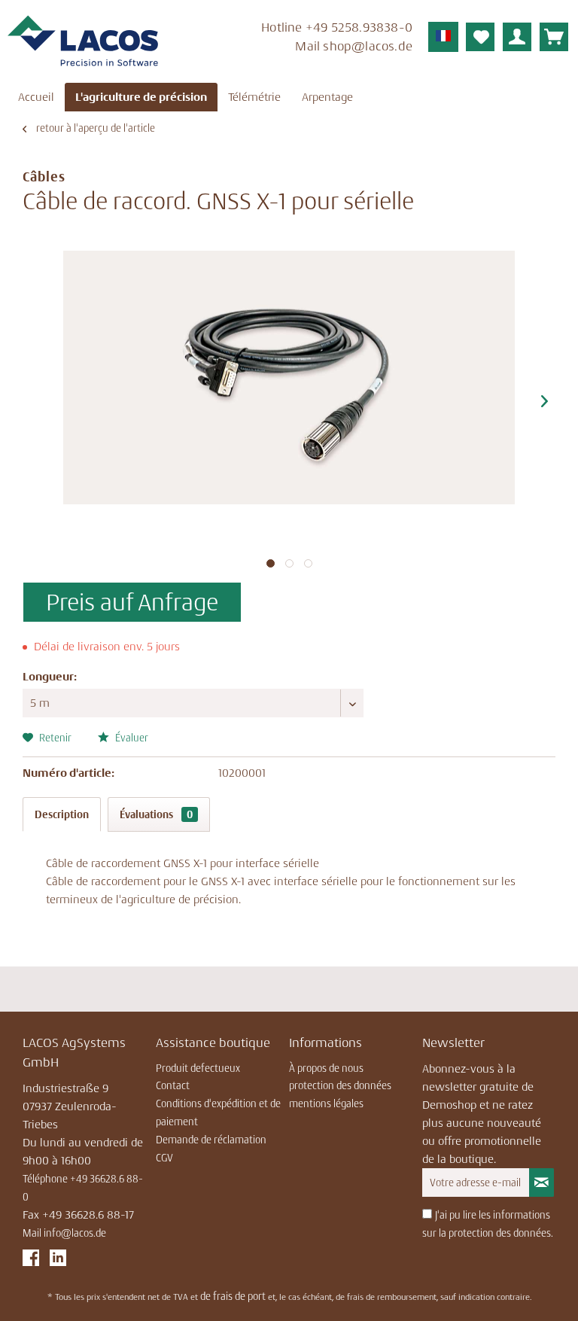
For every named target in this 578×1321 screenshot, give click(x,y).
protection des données (340, 1085)
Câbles (44, 176)
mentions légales (326, 1103)
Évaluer (130, 738)
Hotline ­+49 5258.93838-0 (336, 27)
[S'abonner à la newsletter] (541, 1182)
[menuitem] (307, 39)
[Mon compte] (517, 37)
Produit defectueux (198, 1068)
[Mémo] (480, 37)
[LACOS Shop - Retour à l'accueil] (83, 41)
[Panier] (554, 37)
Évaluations (156, 814)
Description (62, 814)
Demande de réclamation (211, 1140)
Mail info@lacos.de (64, 1233)
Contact (173, 1085)
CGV (164, 1158)
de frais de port (233, 1296)
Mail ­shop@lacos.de (353, 45)
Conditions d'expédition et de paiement (218, 1112)
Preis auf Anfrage (132, 602)
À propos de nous (326, 1068)
